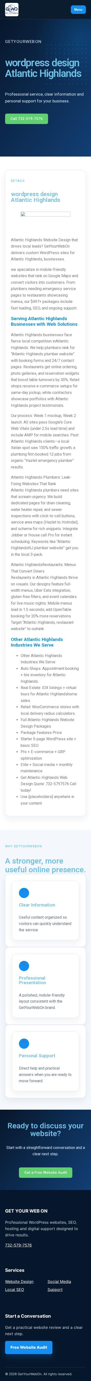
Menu (78, 9)
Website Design (19, 1281)
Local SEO (14, 1289)
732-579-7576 (18, 1245)
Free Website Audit (28, 1347)
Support (55, 1289)
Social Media (59, 1281)
